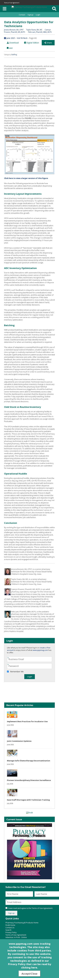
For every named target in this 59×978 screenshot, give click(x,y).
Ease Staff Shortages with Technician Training (28, 800)
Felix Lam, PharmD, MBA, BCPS (40, 32)
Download (14, 42)
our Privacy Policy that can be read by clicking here (29, 964)
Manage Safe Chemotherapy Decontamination (28, 760)
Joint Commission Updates (19, 741)
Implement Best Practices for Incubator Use (27, 721)
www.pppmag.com (40, 650)
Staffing (14, 54)
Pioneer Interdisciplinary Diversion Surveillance (29, 780)
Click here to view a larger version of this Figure (26, 178)
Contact (22, 14)
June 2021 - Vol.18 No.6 (16, 38)
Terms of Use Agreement (11, 3)
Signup (30, 14)
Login (38, 14)
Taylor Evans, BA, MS (34, 30)
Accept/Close (29, 973)
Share (49, 42)
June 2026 (10, 725)
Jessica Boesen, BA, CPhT (13, 30)
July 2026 (10, 784)
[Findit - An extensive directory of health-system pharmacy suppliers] (29, 812)
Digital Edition (32, 42)
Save (10, 48)
